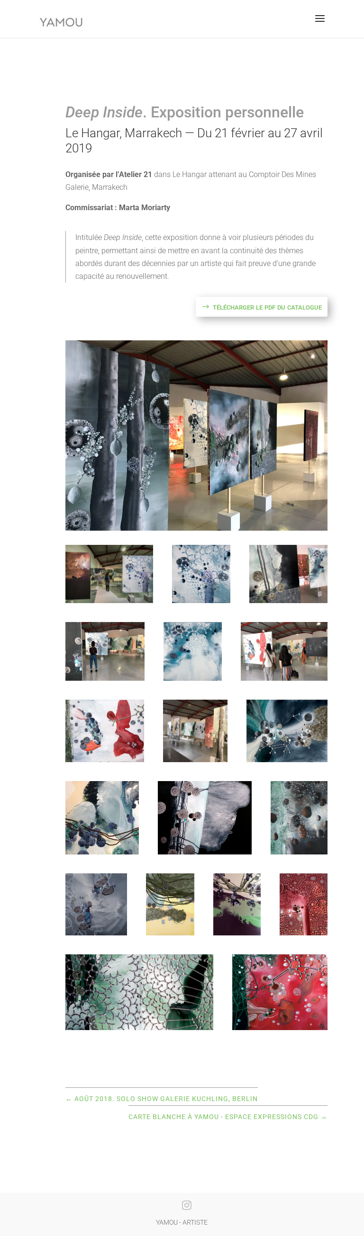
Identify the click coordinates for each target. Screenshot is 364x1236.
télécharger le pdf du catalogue (267, 306)
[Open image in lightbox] (109, 574)
